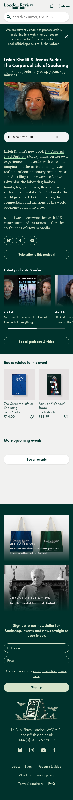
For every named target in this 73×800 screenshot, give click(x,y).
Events (29, 766)
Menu (65, 6)
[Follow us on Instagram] (31, 749)
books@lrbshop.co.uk (22, 44)
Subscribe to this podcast (36, 254)
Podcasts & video (49, 766)
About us (25, 775)
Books (16, 766)
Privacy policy (44, 775)
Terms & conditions (30, 784)
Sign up (36, 687)
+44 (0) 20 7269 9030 (36, 740)
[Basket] (52, 6)
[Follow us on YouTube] (43, 749)
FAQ (51, 784)
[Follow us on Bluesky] (20, 749)
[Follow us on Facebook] (54, 749)
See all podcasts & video (37, 341)
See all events (36, 459)
